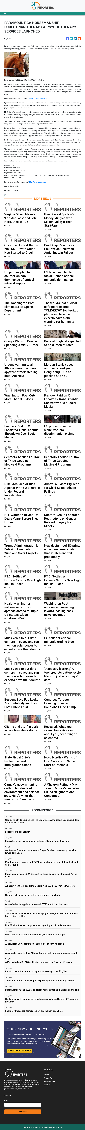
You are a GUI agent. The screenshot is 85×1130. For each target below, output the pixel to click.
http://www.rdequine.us (37, 182)
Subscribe (23, 1111)
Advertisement (49, 1082)
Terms (46, 1075)
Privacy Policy (49, 1078)
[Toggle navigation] (5, 13)
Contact (47, 1085)
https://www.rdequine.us (38, 99)
